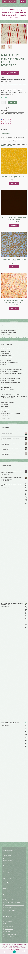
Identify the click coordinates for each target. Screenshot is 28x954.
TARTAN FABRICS (5, 404)
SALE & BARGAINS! (5, 351)
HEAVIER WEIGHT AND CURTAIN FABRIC (14, 113)
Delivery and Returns (10, 926)
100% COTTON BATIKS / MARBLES (10, 371)
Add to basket (12, 102)
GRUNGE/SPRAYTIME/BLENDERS (9, 367)
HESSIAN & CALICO (5, 418)
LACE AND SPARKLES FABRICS (8, 391)
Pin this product (7, 121)
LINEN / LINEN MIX (5, 409)
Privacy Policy (8, 931)
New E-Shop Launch (10, 910)
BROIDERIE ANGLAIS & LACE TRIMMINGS (10, 413)
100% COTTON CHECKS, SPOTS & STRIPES (12, 373)
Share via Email (7, 123)
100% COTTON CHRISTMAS (8, 380)
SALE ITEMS (8, 907)
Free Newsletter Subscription (12, 936)
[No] (26, 948)
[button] (25, 26)
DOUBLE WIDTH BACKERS (8, 355)
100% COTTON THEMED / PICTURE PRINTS (11, 378)
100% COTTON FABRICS (11, 112)
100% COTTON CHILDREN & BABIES (10, 362)
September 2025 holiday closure (9, 330)
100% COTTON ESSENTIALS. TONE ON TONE (12, 369)
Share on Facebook (8, 119)
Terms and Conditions (10, 934)
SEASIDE (4, 364)
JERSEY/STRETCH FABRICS (7, 389)
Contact (7, 923)
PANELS (3, 400)
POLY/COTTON (4, 406)
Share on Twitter (7, 118)
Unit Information (9, 929)
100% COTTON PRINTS (7, 360)
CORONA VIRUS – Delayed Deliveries (10, 334)
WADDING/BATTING (5, 349)
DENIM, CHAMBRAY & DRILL (7, 402)
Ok (14, 951)
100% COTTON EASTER (7, 357)
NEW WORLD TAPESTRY (6, 387)
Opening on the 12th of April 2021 (9, 332)
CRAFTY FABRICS (5, 385)
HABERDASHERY (5, 415)
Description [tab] (4, 129)
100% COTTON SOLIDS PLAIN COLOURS (11, 376)
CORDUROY (4, 411)
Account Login (8, 921)
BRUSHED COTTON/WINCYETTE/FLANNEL (10, 382)
